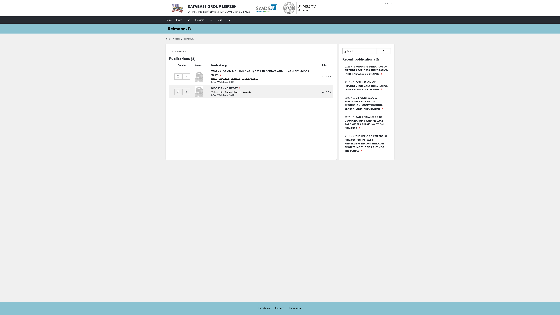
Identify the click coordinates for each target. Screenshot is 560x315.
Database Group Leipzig (212, 6)
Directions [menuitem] (264, 308)
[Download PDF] (178, 76)
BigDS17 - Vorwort (224, 88)
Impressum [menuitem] (295, 308)
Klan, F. (214, 78)
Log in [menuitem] (388, 3)
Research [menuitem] (199, 19)
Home (168, 38)
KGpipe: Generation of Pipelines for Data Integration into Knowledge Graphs (366, 70)
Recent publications (358, 59)
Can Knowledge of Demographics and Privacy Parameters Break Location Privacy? (364, 122)
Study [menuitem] (179, 19)
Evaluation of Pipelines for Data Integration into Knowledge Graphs (366, 85)
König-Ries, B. (224, 78)
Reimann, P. (235, 78)
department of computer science (226, 11)
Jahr (324, 65)
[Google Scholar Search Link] (186, 76)
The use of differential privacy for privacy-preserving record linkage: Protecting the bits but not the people (366, 143)
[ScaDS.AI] (267, 8)
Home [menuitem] (169, 19)
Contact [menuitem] (279, 308)
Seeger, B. (246, 78)
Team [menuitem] (220, 19)
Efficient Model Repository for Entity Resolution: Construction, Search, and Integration (364, 103)
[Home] (177, 8)
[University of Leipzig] (299, 8)
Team (177, 38)
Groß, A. (254, 78)
